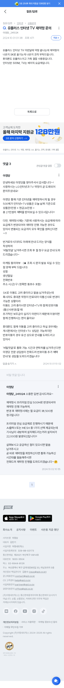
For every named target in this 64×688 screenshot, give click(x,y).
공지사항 (21, 529)
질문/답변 (7, 23)
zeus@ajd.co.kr (38, 572)
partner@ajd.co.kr (24, 584)
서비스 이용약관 (28, 622)
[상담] (56, 681)
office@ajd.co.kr (24, 588)
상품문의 (32, 23)
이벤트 (33, 529)
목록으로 (32, 111)
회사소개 (7, 529)
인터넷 (20, 23)
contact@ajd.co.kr (25, 576)
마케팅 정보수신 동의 (47, 622)
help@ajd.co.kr (23, 580)
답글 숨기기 (10, 363)
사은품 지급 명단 (50, 529)
